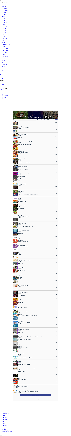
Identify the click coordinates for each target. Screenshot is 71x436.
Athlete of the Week (5, 28)
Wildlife (4, 34)
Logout (2, 71)
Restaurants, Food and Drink (6, 44)
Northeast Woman (4, 97)
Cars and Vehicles (5, 63)
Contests (4, 47)
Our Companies (3, 415)
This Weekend (36, 398)
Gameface (4, 29)
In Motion (4, 53)
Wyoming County (5, 23)
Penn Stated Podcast (5, 56)
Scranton (4, 17)
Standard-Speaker (5, 416)
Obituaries (4, 25)
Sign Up (1, 74)
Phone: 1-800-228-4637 (6, 420)
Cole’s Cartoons (5, 52)
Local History (4, 12)
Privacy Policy (37, 399)
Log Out (8, 79)
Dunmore (4, 18)
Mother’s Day (3, 59)
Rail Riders (4, 33)
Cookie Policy (3, 428)
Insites (4, 54)
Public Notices (5, 64)
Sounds (4, 57)
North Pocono (5, 19)
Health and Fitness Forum (6, 48)
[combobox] (33, 119)
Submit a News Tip (5, 61)
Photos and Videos (5, 10)
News (4, 7)
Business (3, 40)
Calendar (4, 43)
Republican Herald (5, 417)
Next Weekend (40, 398)
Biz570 (4, 41)
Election (4, 11)
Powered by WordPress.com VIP (6, 432)
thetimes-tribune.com (4, 418)
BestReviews (3, 66)
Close (1, 435)
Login (2, 78)
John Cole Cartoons (5, 38)
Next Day (34, 398)
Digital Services (3, 60)
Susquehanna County (5, 24)
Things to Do (3, 42)
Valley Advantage (4, 15)
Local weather (5, 8)
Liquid (4, 49)
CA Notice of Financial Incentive (6, 430)
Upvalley (4, 20)
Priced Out (4, 14)
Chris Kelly (4, 37)
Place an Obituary (5, 26)
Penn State (4, 32)
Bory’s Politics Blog (5, 51)
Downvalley (4, 21)
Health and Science (5, 13)
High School (4, 30)
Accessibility (4, 423)
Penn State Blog (5, 55)
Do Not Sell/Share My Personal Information (7, 431)
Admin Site (34, 399)
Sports (4, 27)
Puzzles (4, 46)
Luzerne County (5, 22)
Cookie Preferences (4, 429)
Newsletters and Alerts (6, 413)
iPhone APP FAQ (5, 425)
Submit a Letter (5, 39)
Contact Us (5, 79)
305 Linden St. (5, 419)
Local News (3, 16)
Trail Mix (4, 58)
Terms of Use (40, 399)
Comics (4, 45)
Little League (4, 31)
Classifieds (3, 62)
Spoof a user (1, 80)
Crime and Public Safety (6, 9)
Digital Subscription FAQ (6, 424)
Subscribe (3, 70)
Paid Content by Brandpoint (6, 67)
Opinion (3, 35)
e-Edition (3, 68)
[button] (35, 0)
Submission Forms (4, 6)
